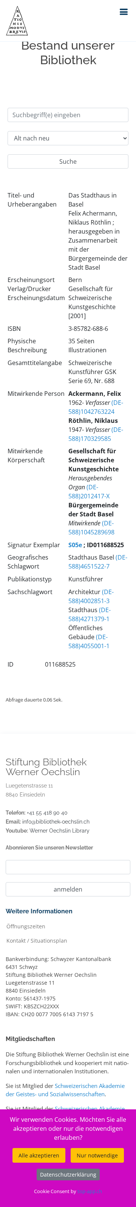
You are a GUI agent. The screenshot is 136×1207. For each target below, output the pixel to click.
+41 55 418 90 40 (47, 813)
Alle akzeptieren (39, 1155)
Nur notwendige (97, 1155)
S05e (75, 545)
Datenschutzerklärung (68, 1174)
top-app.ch (89, 1191)
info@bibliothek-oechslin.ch (56, 822)
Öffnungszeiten (25, 926)
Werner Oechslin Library (59, 831)
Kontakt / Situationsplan (36, 940)
